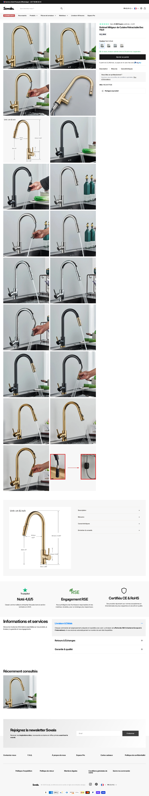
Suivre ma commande (121, 771)
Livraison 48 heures (77, 15)
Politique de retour (47, 771)
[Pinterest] (96, 784)
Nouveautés (22, 15)
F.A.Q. (30, 755)
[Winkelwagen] (145, 8)
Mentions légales (70, 771)
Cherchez (61, 8)
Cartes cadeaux (107, 755)
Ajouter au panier (122, 57)
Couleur (106, 41)
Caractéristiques (127, 69)
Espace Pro (91, 15)
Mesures (114, 69)
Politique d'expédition (23, 771)
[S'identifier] (141, 8)
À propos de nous (59, 755)
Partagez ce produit (112, 91)
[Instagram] (90, 784)
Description (103, 69)
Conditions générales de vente (97, 772)
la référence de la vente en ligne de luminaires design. (68, 785)
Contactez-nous (9, 755)
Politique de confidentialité (135, 755)
